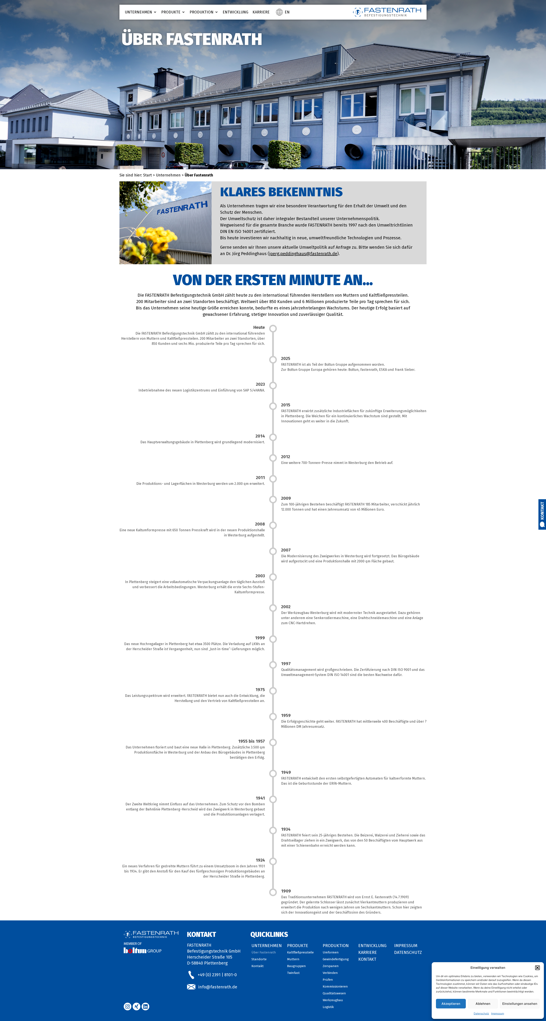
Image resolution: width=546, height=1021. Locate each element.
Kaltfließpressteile (300, 952)
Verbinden (330, 973)
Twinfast (293, 973)
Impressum (497, 1013)
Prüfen (328, 980)
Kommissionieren (335, 986)
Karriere (367, 952)
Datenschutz (481, 1013)
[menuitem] (287, 12)
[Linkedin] (145, 1006)
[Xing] (136, 1006)
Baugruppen (296, 966)
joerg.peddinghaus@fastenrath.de (303, 253)
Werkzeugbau (333, 1000)
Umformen (331, 952)
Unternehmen (168, 175)
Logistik (328, 1007)
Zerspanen (331, 966)
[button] (537, 968)
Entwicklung (372, 945)
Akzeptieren (450, 1004)
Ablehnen (483, 1004)
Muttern (293, 959)
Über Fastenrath (263, 952)
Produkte (297, 945)
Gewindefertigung (336, 959)
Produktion (336, 945)
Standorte (259, 959)
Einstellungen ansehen (519, 1004)
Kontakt (542, 511)
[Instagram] (127, 1006)
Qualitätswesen (334, 993)
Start (147, 175)
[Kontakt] (542, 524)
